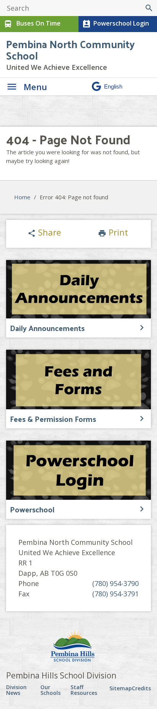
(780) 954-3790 (115, 583)
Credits (141, 688)
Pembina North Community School (70, 49)
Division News (16, 690)
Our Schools (50, 690)
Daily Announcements (47, 328)
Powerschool (32, 509)
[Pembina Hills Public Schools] (78, 647)
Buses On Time (32, 24)
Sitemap (120, 688)
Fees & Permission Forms (53, 419)
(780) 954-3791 (115, 593)
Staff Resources (83, 690)
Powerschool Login (115, 24)
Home (22, 197)
